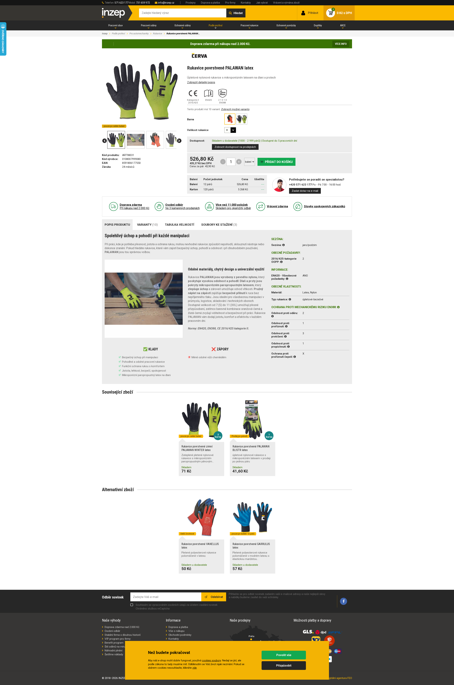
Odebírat (216, 597)
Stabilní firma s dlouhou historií (122, 634)
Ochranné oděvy (183, 25)
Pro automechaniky (139, 33)
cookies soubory (211, 660)
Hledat (238, 13)
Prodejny (191, 2)
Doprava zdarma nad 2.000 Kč (122, 627)
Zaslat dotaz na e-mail (305, 190)
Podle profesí (215, 25)
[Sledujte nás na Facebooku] (343, 601)
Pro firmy (230, 2)
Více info (341, 43)
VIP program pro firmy (118, 638)
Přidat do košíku (279, 162)
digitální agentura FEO (339, 678)
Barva (190, 119)
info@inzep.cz (166, 2)
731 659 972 (143, 2)
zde (194, 667)
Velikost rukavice (198, 130)
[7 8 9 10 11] (230, 130)
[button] (104, 141)
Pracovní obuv (115, 25)
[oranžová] (229, 119)
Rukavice (157, 33)
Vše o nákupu (176, 631)
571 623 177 (121, 2)
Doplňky (318, 25)
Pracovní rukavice (249, 25)
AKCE (343, 25)
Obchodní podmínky (179, 634)
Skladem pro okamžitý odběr (233, 206)
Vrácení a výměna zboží (286, 2)
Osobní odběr (112, 631)
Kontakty (246, 2)
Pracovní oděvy (148, 25)
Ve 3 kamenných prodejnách (182, 206)
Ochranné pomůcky (286, 25)
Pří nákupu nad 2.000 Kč (134, 206)
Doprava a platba (210, 2)
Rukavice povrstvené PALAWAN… (183, 33)
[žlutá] (241, 119)
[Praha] (251, 639)
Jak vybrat (262, 2)
